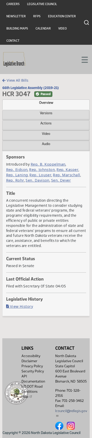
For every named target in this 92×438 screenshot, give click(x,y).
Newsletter (16, 16)
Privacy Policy (32, 366)
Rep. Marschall (66, 174)
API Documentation (33, 379)
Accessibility (30, 356)
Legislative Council (42, 4)
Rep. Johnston (42, 169)
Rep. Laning (17, 174)
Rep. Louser (40, 174)
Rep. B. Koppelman (48, 164)
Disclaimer (29, 361)
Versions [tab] (46, 113)
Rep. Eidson (17, 169)
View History (21, 306)
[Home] (14, 59)
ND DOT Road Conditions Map (32, 391)
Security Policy (32, 371)
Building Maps (17, 28)
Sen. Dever (61, 180)
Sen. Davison (37, 180)
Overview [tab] (46, 102)
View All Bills (17, 80)
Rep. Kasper (67, 169)
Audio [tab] (46, 144)
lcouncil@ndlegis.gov (71, 411)
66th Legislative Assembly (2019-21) (30, 87)
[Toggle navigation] (82, 59)
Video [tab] (46, 134)
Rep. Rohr (15, 180)
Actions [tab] (46, 123)
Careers (13, 4)
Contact (12, 40)
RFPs (37, 16)
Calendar (43, 28)
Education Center (62, 16)
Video (62, 28)
